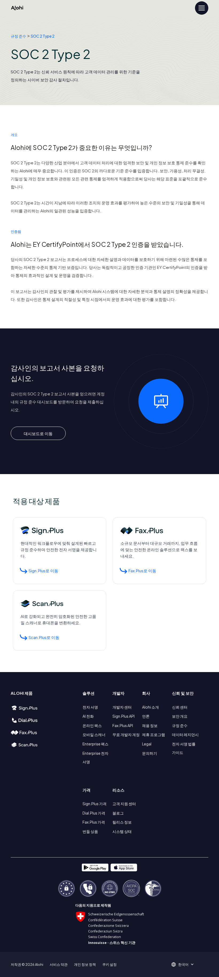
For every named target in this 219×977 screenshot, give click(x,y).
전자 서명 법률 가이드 (183, 748)
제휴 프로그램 (153, 734)
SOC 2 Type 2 (42, 36)
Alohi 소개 (150, 707)
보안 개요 (179, 716)
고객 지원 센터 (124, 803)
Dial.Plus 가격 (94, 813)
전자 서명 (90, 707)
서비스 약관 (59, 964)
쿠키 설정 (109, 964)
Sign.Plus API (123, 716)
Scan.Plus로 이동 (44, 637)
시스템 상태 (122, 831)
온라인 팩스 (92, 725)
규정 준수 (18, 36)
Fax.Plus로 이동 (142, 570)
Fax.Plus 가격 (94, 822)
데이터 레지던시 (185, 734)
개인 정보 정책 (85, 964)
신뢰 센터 (179, 707)
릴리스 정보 (122, 822)
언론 (146, 716)
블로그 (118, 813)
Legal (146, 743)
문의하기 (149, 753)
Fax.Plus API (122, 725)
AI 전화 (88, 716)
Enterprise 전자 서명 (95, 757)
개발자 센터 (122, 707)
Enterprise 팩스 (95, 743)
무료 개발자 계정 (126, 734)
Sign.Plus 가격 (95, 803)
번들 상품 (90, 831)
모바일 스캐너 (94, 734)
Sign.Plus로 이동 (43, 570)
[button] (185, 964)
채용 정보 (150, 725)
